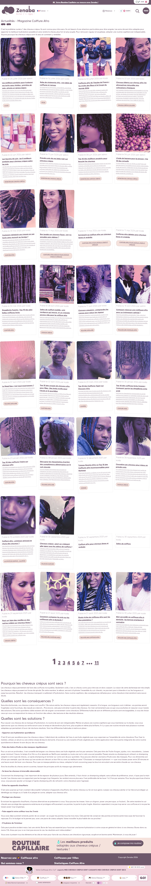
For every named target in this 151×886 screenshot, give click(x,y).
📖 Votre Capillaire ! (75, 2)
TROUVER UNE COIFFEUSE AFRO (127, 330)
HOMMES (83, 406)
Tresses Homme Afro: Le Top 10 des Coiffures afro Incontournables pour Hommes (93, 467)
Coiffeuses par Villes (66, 857)
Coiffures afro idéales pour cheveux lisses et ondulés (131, 235)
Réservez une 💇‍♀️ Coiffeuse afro (19, 857)
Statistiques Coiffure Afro (69, 863)
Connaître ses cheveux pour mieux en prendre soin (132, 465)
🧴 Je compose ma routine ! (128, 843)
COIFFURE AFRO (9, 255)
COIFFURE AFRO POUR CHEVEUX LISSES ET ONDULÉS (95, 243)
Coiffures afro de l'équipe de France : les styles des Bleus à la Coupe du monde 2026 (94, 85)
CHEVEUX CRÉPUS (46, 332)
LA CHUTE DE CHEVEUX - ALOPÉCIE (14, 561)
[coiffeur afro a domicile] (29, 870)
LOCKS (6, 105)
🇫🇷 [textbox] (6, 878)
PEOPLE (83, 106)
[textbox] (19, 878)
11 (97, 662)
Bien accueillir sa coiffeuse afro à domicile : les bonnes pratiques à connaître (130, 619)
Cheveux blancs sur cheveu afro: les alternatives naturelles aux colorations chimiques (131, 85)
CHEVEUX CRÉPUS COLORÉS (126, 105)
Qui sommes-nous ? (12, 863)
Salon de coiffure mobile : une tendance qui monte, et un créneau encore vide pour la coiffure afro (55, 312)
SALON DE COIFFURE (47, 564)
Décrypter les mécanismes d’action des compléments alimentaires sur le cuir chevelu (55, 464)
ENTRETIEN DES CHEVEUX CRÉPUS (15, 181)
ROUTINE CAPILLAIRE (87, 330)
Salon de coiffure (123, 544)
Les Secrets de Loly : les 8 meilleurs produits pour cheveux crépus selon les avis (17, 161)
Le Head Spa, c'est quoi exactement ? (18, 385)
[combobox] (6, 878)
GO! (143, 878)
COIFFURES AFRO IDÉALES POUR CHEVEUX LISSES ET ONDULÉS (56, 256)
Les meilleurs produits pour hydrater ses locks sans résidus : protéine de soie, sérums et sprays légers (17, 85)
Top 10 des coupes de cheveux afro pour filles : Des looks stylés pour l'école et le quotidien (55, 388)
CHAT (141, 2)
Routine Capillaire (30, 845)
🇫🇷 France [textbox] (41, 11)
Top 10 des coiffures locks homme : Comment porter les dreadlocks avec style (131, 388)
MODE (43, 102)
